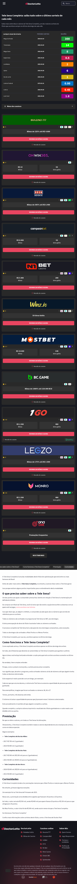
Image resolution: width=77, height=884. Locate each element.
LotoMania (7, 64)
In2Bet (45, 840)
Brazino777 (46, 832)
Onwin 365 (46, 856)
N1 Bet (45, 848)
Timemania (7, 45)
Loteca (6, 90)
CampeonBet (47, 836)
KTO (44, 844)
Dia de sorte (7, 77)
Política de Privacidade (66, 847)
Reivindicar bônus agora (38, 139)
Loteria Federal (8, 83)
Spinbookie (46, 860)
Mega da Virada (8, 39)
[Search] (64, 3)
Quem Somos (66, 832)
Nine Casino (47, 852)
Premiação (57, 567)
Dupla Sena (7, 58)
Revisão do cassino (39, 145)
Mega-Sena (7, 52)
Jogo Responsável (68, 836)
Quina (5, 71)
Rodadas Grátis (28, 832)
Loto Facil (6, 96)
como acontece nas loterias (25, 607)
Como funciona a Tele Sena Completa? (36, 567)
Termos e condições (65, 841)
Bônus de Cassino (29, 836)
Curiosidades (69, 567)
